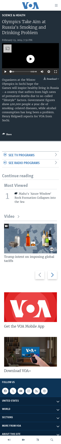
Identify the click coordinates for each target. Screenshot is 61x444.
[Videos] (23, 440)
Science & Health (13, 15)
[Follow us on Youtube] (21, 391)
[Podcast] (44, 391)
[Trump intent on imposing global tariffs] (30, 238)
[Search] (52, 440)
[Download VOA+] (30, 352)
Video (9, 216)
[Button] (7, 135)
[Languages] (38, 440)
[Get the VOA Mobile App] (30, 307)
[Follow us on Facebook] (5, 391)
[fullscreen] (55, 71)
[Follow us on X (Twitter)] (13, 391)
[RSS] (36, 391)
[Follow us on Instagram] (28, 391)
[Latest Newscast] (9, 440)
